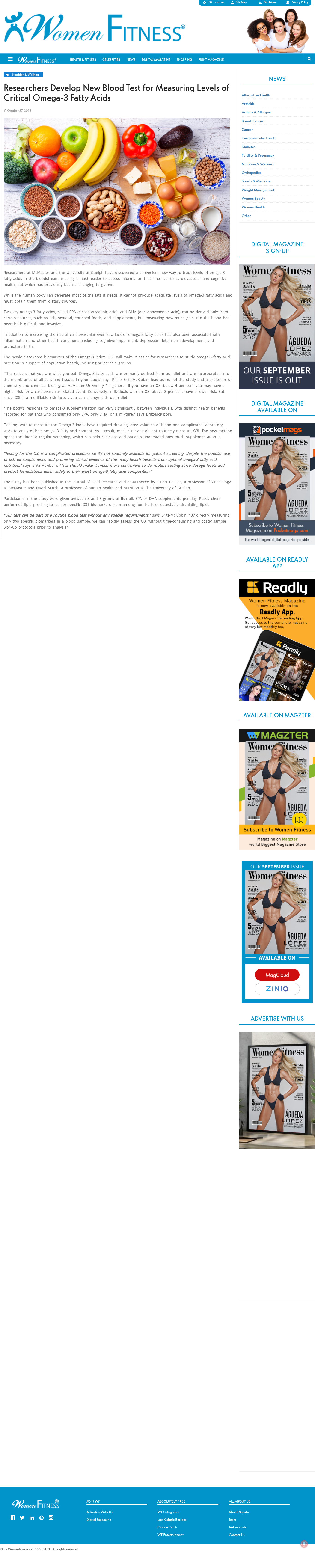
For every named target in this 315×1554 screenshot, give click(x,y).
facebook (13, 1517)
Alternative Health (256, 95)
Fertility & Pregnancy (258, 155)
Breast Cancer (252, 121)
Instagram (51, 1517)
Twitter (22, 1517)
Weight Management (258, 189)
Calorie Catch (167, 1527)
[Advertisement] (277, 1228)
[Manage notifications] (304, 1544)
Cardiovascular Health (259, 138)
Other (246, 215)
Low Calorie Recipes (172, 1520)
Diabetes (248, 146)
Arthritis (248, 103)
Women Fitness (94, 26)
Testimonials (237, 1527)
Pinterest (41, 1517)
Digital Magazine (98, 1520)
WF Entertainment (171, 1535)
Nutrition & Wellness (25, 75)
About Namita (239, 1512)
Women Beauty (253, 198)
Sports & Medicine (256, 181)
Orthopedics (251, 172)
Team (232, 1520)
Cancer (247, 129)
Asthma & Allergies (256, 112)
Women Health (253, 207)
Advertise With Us (99, 1512)
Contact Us (237, 1535)
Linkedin (32, 1517)
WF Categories (168, 1512)
